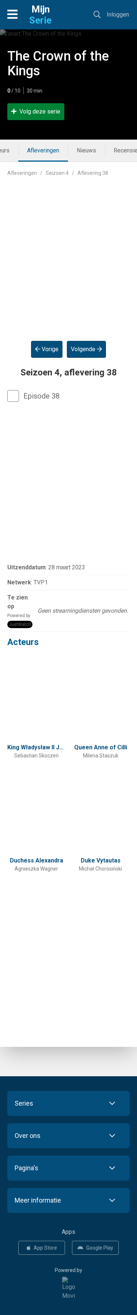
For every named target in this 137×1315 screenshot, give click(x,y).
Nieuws (86, 150)
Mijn (40, 15)
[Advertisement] (68, 253)
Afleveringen (43, 150)
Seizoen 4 (57, 173)
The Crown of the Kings (58, 63)
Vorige (49, 349)
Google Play (99, 1248)
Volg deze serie (39, 111)
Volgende (84, 349)
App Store (45, 1248)
